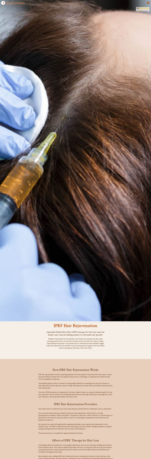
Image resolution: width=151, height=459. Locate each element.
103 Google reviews (142, 10)
